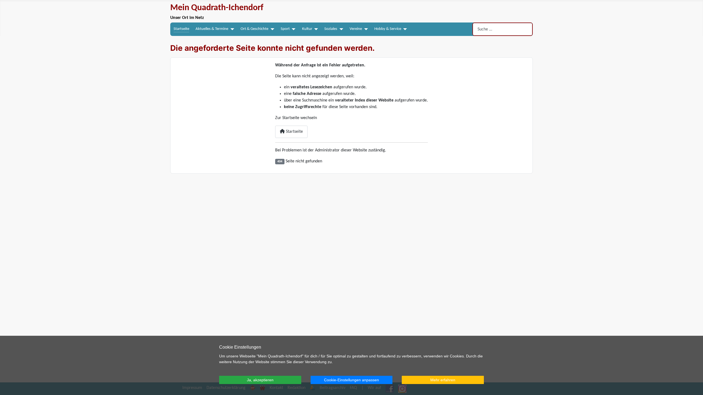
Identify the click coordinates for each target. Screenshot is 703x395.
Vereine (356, 29)
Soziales (330, 29)
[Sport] (293, 29)
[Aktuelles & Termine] (231, 29)
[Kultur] (315, 29)
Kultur (307, 29)
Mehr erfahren (442, 380)
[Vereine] (365, 29)
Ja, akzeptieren (260, 380)
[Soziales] (340, 29)
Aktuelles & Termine (212, 29)
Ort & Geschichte (254, 29)
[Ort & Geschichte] (271, 29)
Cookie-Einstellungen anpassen (351, 380)
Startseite (181, 29)
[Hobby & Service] (404, 29)
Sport (285, 29)
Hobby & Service (387, 29)
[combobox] (502, 29)
